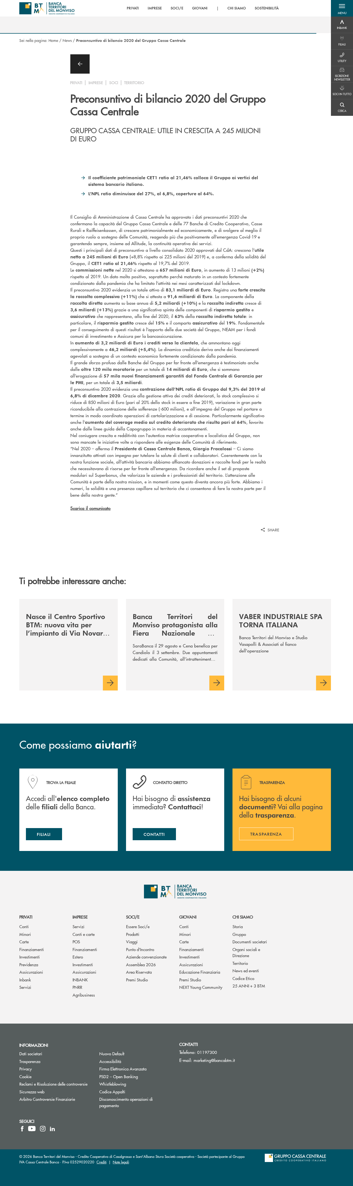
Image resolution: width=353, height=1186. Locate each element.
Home (53, 40)
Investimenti (29, 957)
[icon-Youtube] (32, 1128)
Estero (78, 957)
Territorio (240, 963)
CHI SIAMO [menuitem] (237, 8)
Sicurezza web (31, 1091)
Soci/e (133, 917)
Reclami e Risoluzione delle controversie (53, 1084)
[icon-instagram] (43, 1128)
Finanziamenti (31, 949)
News (67, 40)
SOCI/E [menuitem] (177, 8)
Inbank (25, 979)
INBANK (80, 979)
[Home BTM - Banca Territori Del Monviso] (46, 8)
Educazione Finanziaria (199, 972)
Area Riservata (139, 972)
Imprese (80, 917)
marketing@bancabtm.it (214, 1060)
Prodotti (132, 934)
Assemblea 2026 (141, 964)
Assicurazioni (31, 972)
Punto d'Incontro (140, 949)
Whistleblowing (133, 1084)
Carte (24, 941)
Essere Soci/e (137, 926)
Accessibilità (110, 1061)
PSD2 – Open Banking (135, 1076)
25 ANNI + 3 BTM (248, 986)
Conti (24, 926)
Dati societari (30, 1053)
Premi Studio (137, 979)
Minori (25, 934)
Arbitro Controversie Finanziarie (55, 1099)
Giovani (187, 917)
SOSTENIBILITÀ (267, 8)
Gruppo (239, 934)
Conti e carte (84, 934)
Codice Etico (243, 978)
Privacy (25, 1069)
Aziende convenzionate (146, 957)
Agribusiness (84, 995)
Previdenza (28, 964)
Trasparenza (29, 1061)
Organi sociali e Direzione (246, 952)
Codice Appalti (133, 1091)
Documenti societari (249, 941)
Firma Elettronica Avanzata (135, 1069)
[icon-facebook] (22, 1128)
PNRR (77, 987)
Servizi (25, 987)
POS (76, 941)
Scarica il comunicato (90, 508)
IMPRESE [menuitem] (155, 8)
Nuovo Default (132, 1053)
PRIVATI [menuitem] (133, 8)
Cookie (25, 1076)
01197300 (207, 1052)
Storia (237, 926)
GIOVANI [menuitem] (200, 8)
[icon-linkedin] (52, 1128)
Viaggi (132, 941)
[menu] (202, 8)
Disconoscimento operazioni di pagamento (126, 1102)
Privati (25, 917)
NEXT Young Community (200, 987)
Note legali (121, 1161)
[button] (342, 8)
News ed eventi (245, 970)
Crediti (101, 1161)
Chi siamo (242, 917)
